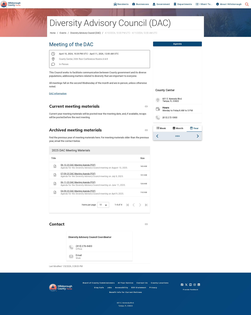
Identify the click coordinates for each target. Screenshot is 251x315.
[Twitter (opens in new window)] (186, 285)
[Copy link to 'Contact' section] (146, 224)
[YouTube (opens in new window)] (190, 285)
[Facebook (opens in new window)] (182, 285)
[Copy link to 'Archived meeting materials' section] (146, 130)
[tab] (121, 4)
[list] (177, 109)
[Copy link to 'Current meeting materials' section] (146, 106)
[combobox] (103, 205)
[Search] (247, 4)
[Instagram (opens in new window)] (195, 285)
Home (53, 33)
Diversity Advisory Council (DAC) (85, 33)
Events (63, 33)
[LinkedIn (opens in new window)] (199, 285)
